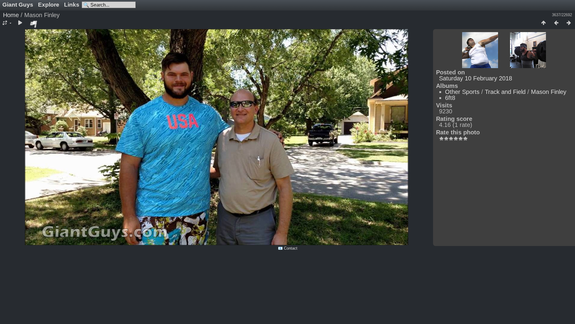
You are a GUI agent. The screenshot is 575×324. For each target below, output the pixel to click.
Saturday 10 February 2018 (475, 78)
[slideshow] (20, 23)
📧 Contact (287, 248)
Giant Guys (17, 5)
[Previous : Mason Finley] (556, 23)
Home (11, 15)
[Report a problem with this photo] (34, 24)
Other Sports (462, 91)
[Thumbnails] (543, 23)
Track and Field (505, 91)
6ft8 (450, 97)
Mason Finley (548, 91)
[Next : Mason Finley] (568, 23)
